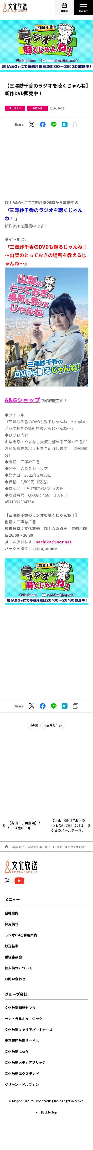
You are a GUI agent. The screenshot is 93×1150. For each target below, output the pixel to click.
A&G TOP (18, 847)
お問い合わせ (15, 978)
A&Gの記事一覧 (37, 847)
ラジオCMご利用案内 (21, 935)
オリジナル (15, 108)
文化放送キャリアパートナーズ (29, 1029)
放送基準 (12, 946)
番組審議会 (13, 956)
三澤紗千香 (54, 725)
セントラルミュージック (23, 1018)
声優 (35, 725)
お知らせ (37, 108)
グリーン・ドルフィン (22, 1084)
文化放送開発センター (22, 1007)
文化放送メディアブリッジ (25, 1062)
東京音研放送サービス (22, 1040)
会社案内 (12, 913)
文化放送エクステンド (22, 1073)
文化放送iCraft (17, 1051)
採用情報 (12, 924)
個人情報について (18, 967)
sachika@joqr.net (54, 542)
